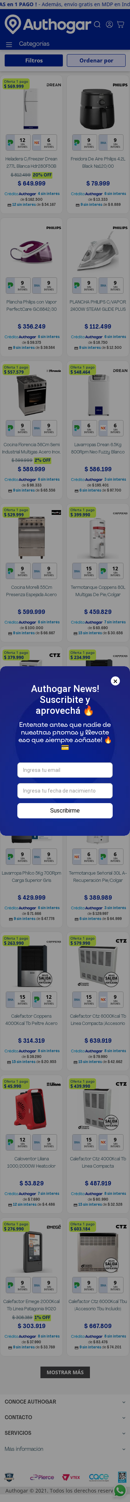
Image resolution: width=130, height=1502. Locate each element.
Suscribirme (65, 810)
